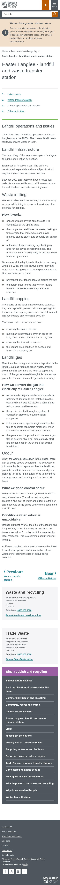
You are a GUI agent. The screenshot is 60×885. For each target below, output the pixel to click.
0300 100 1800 (24, 610)
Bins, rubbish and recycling (24, 51)
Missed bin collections (19, 735)
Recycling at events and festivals (25, 749)
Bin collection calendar (19, 680)
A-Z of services (9, 832)
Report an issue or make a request (25, 756)
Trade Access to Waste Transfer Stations (29, 763)
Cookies (6, 846)
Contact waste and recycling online (23, 615)
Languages (7, 850)
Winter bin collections (18, 797)
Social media (8, 855)
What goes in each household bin (25, 776)
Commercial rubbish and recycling (26, 698)
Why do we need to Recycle (21, 790)
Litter (9, 729)
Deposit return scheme (19, 711)
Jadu (25, 864)
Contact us (7, 827)
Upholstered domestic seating (23, 769)
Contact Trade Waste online (19, 659)
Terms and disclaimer (12, 836)
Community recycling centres (23, 704)
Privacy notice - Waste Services (24, 742)
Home (5, 51)
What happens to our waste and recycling (30, 783)
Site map (6, 841)
